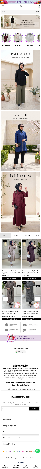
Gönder (34, 409)
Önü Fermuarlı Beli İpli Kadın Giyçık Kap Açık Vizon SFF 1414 (11, 272)
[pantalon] (20, 80)
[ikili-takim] (20, 202)
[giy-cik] (20, 141)
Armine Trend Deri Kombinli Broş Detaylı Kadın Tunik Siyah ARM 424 (31, 312)
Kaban (27, 235)
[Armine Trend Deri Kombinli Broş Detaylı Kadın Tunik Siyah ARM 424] (31, 295)
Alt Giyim (30, 45)
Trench (16, 235)
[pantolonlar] (20, 22)
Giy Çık (5, 235)
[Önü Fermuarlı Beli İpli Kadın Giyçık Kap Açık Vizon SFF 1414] (11, 254)
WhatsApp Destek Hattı (37, 451)
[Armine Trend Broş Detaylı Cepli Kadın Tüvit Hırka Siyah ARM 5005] (11, 295)
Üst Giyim (18, 45)
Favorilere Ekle (20, 278)
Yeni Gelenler (6, 45)
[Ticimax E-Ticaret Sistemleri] (20, 463)
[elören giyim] (20, 338)
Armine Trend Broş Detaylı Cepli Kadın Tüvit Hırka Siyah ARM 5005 (11, 312)
